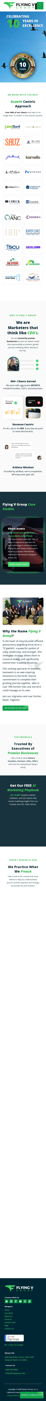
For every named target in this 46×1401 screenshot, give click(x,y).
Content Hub (10, 1322)
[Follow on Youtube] (20, 1301)
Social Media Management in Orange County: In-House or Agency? (23, 1049)
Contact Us (9, 1328)
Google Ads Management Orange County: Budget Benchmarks (22, 1111)
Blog (6, 1325)
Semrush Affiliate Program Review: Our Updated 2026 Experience (22, 1173)
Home (7, 1310)
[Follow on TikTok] (29, 1301)
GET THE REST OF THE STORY (15, 708)
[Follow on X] (25, 1301)
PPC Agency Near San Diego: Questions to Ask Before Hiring (22, 922)
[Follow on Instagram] (11, 1301)
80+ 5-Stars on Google (14, 1345)
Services (8, 1319)
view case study (18, 564)
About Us (8, 1316)
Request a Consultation (31, 1395)
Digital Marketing (15, 996)
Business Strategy (27, 993)
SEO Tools (25, 1180)
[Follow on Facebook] (16, 1301)
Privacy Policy (12, 1395)
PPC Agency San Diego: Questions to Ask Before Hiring (22, 1232)
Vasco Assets (16, 528)
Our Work (9, 1313)
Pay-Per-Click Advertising (19, 1242)
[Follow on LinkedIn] (6, 1301)
